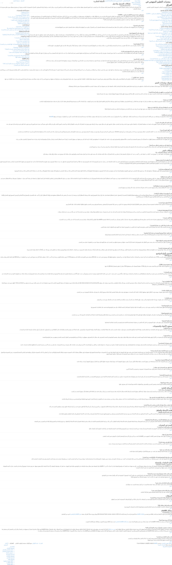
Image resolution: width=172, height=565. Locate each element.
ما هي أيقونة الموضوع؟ (167, 79)
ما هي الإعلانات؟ (168, 75)
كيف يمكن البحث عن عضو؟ (23, 42)
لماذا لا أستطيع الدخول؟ (167, 18)
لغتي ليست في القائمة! (167, 34)
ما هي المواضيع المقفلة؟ (166, 78)
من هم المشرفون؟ (25, 13)
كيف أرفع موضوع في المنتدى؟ (165, 63)
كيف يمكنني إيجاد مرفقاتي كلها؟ (22, 57)
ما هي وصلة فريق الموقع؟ (23, 23)
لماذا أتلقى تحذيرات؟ (167, 57)
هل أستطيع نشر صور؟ (167, 71)
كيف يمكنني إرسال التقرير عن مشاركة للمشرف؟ (161, 58)
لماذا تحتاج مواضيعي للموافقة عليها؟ (164, 62)
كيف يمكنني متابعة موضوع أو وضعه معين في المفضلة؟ (17, 49)
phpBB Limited (140, 514)
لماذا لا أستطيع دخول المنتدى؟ (165, 54)
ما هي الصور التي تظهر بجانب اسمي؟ (164, 36)
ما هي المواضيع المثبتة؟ (167, 76)
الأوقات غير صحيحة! (167, 31)
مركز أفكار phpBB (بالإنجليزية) (122, 521)
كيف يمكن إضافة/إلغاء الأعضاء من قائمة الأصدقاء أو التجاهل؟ (15, 34)
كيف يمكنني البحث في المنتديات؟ (22, 38)
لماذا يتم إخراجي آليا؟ (167, 23)
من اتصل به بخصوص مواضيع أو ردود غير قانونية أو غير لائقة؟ (16, 63)
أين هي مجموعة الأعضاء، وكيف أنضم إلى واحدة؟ (18, 17)
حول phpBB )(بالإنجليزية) (75, 514)
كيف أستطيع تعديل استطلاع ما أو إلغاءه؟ (163, 52)
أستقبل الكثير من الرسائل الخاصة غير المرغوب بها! (18, 28)
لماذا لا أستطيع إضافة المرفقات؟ (164, 55)
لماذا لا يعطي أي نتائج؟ (24, 39)
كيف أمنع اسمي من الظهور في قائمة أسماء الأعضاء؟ (160, 29)
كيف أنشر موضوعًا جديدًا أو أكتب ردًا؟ (163, 44)
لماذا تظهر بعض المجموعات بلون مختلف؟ (20, 20)
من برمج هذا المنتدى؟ (24, 60)
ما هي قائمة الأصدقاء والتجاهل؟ (22, 33)
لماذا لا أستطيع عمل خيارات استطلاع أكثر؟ (162, 50)
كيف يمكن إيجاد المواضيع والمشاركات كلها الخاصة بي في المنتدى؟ (14, 44)
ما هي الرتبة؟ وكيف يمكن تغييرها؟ (164, 39)
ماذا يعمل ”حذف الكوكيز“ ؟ (166, 25)
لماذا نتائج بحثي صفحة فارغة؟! (22, 41)
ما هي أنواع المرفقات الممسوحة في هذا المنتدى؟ (18, 55)
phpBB (51, 116)
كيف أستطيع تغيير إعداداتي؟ (166, 28)
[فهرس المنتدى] (171, 0)
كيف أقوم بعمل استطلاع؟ (166, 49)
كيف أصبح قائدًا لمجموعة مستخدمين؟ (21, 18)
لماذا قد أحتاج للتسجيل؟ (166, 12)
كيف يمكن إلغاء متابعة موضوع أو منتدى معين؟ (19, 52)
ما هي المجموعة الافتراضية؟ (23, 21)
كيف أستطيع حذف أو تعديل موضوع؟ (164, 46)
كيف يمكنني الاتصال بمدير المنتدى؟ (21, 65)
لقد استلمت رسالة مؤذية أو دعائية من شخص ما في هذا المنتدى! (15, 29)
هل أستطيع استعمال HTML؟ (165, 68)
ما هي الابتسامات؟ (168, 70)
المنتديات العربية (161, 545)
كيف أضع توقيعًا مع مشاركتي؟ (165, 47)
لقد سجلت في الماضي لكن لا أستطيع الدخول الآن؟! (160, 20)
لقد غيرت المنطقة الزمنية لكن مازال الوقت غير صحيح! (160, 33)
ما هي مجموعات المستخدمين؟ (22, 15)
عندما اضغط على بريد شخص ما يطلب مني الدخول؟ (160, 41)
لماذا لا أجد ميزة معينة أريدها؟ (22, 62)
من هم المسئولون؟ (25, 12)
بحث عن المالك (111, 529)
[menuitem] (136, 2)
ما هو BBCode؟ (168, 66)
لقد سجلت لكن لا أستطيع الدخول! (164, 17)
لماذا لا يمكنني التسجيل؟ (166, 15)
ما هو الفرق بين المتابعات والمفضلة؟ (21, 47)
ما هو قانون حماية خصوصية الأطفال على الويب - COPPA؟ (159, 13)
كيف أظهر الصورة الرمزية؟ (166, 38)
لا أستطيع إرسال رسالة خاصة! (22, 26)
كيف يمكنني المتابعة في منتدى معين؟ (21, 50)
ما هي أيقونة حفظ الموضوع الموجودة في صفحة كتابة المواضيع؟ (158, 60)
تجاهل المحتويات (168, 9)
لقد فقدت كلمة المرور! (167, 21)
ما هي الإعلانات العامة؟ (167, 73)
